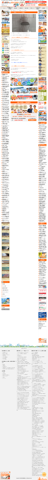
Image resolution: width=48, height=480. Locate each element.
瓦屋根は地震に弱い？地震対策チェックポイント (42, 203)
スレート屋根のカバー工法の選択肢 (42, 164)
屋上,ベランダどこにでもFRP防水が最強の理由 (5, 107)
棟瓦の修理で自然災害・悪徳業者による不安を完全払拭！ (39, 403)
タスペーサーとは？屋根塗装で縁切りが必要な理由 (38, 397)
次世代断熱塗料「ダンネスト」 (41, 211)
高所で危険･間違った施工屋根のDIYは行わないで (5, 195)
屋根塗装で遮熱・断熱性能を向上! (42, 213)
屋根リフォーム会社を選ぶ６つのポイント (42, 189)
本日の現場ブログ (5, 366)
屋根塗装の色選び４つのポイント (41, 209)
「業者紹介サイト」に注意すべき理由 (42, 250)
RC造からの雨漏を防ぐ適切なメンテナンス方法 (38, 427)
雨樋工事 (43, 57)
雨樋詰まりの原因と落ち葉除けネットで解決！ (42, 271)
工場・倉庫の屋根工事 (42, 275)
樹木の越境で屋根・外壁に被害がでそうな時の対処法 (42, 247)
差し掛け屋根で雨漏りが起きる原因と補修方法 (37, 463)
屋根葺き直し (44, 64)
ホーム (4, 8)
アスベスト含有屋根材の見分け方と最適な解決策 (5, 160)
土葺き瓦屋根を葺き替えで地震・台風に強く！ (5, 117)
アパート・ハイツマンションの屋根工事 (42, 277)
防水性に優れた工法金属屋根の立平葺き (5, 128)
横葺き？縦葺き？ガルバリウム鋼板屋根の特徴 (42, 138)
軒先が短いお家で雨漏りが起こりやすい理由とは (5, 158)
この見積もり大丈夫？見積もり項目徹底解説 (42, 233)
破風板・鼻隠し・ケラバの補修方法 (36, 392)
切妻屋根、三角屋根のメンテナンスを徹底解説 (5, 141)
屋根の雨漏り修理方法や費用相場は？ (5, 199)
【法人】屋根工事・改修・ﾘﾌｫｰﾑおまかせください (42, 281)
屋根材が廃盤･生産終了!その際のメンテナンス (5, 177)
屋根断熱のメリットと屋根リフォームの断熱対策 (5, 212)
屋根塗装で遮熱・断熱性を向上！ (36, 415)
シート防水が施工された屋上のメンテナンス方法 (5, 102)
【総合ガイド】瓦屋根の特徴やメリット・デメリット (38, 379)
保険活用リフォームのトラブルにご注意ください (42, 248)
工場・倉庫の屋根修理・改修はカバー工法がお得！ (42, 266)
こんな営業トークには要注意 (42, 237)
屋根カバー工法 (44, 51)
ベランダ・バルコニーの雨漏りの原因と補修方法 (5, 111)
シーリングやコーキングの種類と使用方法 (5, 126)
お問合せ (4, 377)
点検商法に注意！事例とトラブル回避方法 (22, 361)
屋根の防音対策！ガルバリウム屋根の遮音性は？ (42, 142)
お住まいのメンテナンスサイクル (36, 438)
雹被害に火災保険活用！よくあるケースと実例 (42, 219)
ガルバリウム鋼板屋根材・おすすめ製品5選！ (37, 369)
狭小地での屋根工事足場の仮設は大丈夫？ (42, 184)
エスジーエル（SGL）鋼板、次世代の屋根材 (37, 451)
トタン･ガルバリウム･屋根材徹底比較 (5, 185)
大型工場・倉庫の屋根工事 (20, 373)
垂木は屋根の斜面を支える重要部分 (21, 389)
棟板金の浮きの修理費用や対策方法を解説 (5, 86)
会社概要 (43, 8)
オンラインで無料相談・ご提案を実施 (21, 353)
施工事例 (15, 8)
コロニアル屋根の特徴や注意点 (41, 168)
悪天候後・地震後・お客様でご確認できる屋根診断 (38, 356)
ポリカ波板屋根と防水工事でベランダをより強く (42, 268)
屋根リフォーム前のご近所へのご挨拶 (42, 229)
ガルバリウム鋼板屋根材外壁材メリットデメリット (42, 140)
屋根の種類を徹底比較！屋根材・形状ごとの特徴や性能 (38, 380)
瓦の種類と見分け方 (5, 156)
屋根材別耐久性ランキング (4, 171)
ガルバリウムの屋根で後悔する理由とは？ (5, 187)
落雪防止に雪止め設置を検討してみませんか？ (22, 398)
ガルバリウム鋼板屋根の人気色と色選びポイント (38, 377)
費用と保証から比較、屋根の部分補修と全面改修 (42, 155)
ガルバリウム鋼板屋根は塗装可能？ (42, 130)
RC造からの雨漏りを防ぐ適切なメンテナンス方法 (5, 201)
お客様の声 (21, 8)
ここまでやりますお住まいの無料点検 (37, 8)
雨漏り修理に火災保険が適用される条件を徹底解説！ (38, 475)
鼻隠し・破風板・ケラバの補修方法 (5, 90)
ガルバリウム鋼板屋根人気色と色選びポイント (42, 134)
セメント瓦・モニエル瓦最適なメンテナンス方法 (5, 115)
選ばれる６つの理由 (5, 353)
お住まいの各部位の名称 (5, 76)
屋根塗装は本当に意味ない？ (4, 80)
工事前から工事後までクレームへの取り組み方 (42, 231)
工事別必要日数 (41, 187)
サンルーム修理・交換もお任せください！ (42, 264)
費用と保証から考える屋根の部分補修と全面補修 (23, 387)
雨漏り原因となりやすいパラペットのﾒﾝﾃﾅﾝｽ (5, 105)
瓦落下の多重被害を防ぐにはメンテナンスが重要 (42, 195)
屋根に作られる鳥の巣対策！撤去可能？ (42, 273)
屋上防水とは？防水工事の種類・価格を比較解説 (5, 109)
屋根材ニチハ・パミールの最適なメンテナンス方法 (42, 178)
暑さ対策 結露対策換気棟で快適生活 (5, 147)
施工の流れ (26, 8)
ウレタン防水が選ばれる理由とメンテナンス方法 (5, 100)
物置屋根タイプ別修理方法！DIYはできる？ (42, 262)
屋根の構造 (3, 88)
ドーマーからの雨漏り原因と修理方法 (5, 206)
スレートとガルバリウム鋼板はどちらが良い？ (42, 124)
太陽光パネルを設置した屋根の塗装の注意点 (42, 174)
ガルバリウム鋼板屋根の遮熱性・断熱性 (42, 132)
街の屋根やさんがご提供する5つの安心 (9, 8)
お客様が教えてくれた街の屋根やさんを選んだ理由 (9, 367)
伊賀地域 (3, 307)
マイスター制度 (4, 359)
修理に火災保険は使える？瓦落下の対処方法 (42, 197)
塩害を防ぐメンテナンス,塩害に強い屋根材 (5, 173)
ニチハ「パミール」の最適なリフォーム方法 (37, 362)
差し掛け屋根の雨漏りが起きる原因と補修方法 (5, 143)
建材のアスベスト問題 (5, 162)
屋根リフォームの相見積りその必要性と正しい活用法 (42, 227)
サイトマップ (4, 378)
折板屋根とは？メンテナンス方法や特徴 (42, 172)
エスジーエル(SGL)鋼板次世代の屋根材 (5, 189)
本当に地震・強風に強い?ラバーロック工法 (5, 132)
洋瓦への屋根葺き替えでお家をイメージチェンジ (5, 179)
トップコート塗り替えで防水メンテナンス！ (5, 218)
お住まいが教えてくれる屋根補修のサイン (42, 157)
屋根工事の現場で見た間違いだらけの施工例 (42, 207)
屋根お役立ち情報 (41, 191)
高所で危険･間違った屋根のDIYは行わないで (37, 428)
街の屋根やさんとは (5, 352)
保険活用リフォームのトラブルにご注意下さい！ (38, 454)
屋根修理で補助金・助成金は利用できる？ (42, 220)
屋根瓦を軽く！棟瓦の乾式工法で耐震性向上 (42, 201)
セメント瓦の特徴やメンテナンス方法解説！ (5, 113)
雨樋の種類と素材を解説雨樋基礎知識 (5, 214)
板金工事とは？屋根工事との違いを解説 (5, 84)
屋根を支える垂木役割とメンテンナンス (5, 197)
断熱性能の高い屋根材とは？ (4, 210)
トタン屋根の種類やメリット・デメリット (42, 170)
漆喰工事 (43, 54)
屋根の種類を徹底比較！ (41, 161)
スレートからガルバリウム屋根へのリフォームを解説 (42, 126)
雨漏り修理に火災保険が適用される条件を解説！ (42, 217)
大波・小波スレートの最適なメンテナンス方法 (5, 121)
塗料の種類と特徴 (42, 290)
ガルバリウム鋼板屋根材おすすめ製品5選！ (42, 136)
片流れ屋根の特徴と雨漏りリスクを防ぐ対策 (5, 139)
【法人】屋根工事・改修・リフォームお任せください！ (24, 376)
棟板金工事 (43, 67)
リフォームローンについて (20, 385)
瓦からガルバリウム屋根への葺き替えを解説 (42, 128)
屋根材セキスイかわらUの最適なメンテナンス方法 (42, 180)
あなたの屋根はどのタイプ (35, 354)
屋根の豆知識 (4, 167)
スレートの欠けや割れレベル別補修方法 (42, 166)
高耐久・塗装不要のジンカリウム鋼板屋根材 (5, 193)
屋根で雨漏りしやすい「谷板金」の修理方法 (5, 155)
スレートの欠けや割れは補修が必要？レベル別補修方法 (38, 384)
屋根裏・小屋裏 (4, 145)
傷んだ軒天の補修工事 (35, 435)
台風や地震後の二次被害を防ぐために (42, 199)
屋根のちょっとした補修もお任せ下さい (22, 359)
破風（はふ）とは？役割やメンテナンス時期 (5, 220)
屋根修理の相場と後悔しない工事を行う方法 (42, 151)
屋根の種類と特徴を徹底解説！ (5, 74)
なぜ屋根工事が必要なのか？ (42, 147)
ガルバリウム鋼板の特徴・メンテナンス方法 (37, 425)
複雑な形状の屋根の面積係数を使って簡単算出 (5, 135)
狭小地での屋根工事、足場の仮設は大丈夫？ (37, 366)
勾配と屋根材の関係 (34, 416)
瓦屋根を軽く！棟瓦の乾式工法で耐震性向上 (37, 418)
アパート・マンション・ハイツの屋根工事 (22, 374)
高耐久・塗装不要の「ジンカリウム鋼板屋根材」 (38, 426)
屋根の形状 (3, 137)
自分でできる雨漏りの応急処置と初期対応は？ (42, 215)
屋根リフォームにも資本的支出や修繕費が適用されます (24, 386)
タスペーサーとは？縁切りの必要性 (5, 98)
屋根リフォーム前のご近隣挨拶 (21, 360)
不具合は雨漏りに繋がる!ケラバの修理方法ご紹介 (5, 92)
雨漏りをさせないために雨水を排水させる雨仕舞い (38, 464)
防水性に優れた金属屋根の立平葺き (36, 452)
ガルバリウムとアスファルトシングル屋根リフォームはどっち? (5, 182)
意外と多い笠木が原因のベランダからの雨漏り (5, 94)
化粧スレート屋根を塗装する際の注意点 (42, 176)
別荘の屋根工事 (41, 279)
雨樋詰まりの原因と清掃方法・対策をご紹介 (22, 402)
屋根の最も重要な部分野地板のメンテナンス (5, 165)
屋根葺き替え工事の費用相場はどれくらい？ (42, 153)
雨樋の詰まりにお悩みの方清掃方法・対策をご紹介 (42, 270)
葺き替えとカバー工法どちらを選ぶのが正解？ (42, 159)
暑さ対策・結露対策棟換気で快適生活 (36, 413)
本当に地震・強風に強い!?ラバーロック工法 (37, 461)
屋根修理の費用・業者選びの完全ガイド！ (5, 78)
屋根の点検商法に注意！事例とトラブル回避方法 (42, 241)
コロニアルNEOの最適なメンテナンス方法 (42, 182)
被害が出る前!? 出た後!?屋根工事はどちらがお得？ (42, 235)
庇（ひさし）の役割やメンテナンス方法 (5, 204)
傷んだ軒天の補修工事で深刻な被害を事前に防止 (5, 96)
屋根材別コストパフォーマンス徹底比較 (5, 169)
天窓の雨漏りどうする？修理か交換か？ (5, 208)
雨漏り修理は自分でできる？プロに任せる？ (5, 82)
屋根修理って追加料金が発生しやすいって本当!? (42, 245)
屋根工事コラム (15, 10)
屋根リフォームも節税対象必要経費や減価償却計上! (42, 283)
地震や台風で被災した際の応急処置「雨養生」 (5, 130)
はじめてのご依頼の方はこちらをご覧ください (22, 352)
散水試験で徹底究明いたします (21, 366)
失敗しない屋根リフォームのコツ (42, 149)
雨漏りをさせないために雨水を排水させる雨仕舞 (5, 152)
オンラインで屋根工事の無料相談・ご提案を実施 (42, 225)
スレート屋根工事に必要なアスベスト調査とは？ (5, 216)
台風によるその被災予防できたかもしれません (42, 193)
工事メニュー (32, 8)
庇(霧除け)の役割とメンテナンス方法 (5, 123)
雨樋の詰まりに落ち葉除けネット (21, 403)
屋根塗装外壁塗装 (43, 71)
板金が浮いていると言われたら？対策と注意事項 (42, 243)
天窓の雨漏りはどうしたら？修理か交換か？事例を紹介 (38, 393)
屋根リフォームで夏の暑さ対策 (21, 372)
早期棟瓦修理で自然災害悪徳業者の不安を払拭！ (5, 119)
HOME (11, 10)
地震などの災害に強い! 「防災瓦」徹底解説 (42, 205)
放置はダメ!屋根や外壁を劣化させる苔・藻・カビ (5, 175)
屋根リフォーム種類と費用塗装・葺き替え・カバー (42, 162)
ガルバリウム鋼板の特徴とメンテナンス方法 (5, 191)
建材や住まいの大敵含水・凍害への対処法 (5, 149)
